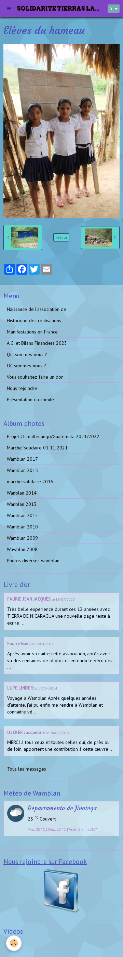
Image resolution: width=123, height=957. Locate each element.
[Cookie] (14, 943)
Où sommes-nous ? (26, 366)
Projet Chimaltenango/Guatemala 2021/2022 (53, 436)
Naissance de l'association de (36, 309)
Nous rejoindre (22, 388)
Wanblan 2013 (22, 504)
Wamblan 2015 (22, 470)
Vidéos (14, 945)
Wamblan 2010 (22, 527)
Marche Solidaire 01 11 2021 (37, 448)
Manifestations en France (32, 332)
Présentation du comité (30, 399)
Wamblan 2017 (22, 459)
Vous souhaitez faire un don (35, 377)
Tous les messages (26, 769)
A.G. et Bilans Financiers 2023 (37, 343)
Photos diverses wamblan (33, 561)
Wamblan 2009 (22, 538)
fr (111, 8)
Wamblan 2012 (22, 515)
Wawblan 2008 (22, 549)
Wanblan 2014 (22, 493)
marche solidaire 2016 (30, 481)
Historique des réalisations (34, 320)
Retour (61, 237)
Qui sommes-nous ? (27, 354)
